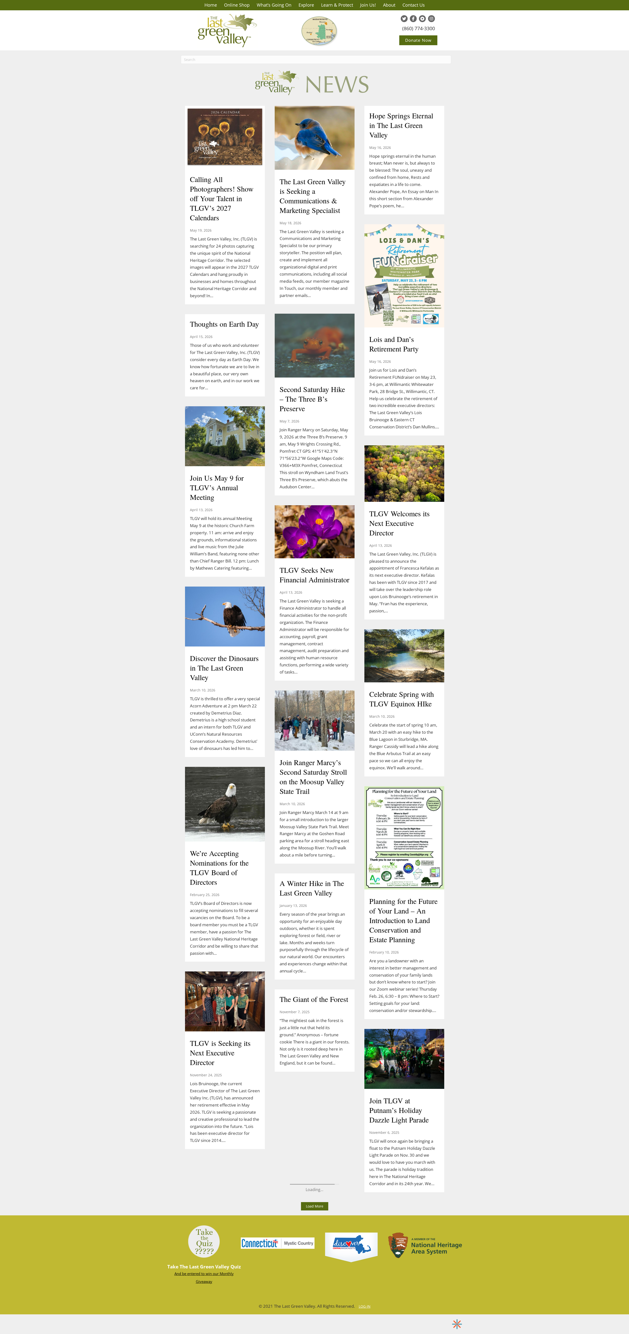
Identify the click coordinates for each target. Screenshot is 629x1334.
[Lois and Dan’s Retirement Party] (404, 276)
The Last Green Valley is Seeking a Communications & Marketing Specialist (313, 195)
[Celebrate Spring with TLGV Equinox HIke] (404, 656)
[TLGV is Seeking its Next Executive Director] (225, 1002)
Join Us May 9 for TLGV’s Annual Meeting (217, 487)
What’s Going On (274, 5)
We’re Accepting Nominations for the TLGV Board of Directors (219, 867)
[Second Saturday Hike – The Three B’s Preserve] (315, 346)
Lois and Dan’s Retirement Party (394, 343)
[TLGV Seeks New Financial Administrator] (315, 532)
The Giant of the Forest (314, 999)
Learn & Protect (337, 5)
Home (210, 5)
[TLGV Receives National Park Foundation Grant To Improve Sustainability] (225, 1123)
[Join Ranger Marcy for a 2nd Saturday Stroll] (225, 769)
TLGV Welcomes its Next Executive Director (399, 522)
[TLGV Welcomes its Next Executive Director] (404, 474)
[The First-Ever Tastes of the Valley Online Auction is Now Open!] (225, 946)
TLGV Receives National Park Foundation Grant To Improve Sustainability (223, 1166)
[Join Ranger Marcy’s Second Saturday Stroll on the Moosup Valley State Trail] (315, 721)
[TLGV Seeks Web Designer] (225, 309)
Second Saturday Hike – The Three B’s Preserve (312, 398)
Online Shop (237, 5)
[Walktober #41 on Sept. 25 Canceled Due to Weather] (225, 588)
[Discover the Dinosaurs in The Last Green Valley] (225, 617)
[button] (314, 1206)
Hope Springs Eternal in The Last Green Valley (401, 125)
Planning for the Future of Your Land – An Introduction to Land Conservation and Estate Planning (403, 920)
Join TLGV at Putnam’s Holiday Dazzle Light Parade (399, 1109)
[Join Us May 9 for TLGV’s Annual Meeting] (225, 436)
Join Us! (368, 5)
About (389, 5)
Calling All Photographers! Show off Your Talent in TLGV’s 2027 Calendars (222, 198)
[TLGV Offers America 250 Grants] (225, 128)
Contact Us (413, 5)
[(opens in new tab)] (277, 1242)
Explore (306, 5)
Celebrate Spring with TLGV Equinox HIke (401, 698)
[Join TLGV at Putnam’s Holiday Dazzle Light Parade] (404, 1059)
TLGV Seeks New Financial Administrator (314, 574)
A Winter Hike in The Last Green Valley (312, 888)
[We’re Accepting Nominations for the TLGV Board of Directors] (225, 804)
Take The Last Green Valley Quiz (204, 1267)
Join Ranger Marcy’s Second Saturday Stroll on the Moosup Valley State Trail (313, 776)
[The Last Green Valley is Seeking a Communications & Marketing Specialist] (315, 138)
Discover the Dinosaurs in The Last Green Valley (224, 667)
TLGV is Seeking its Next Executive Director (220, 1052)
